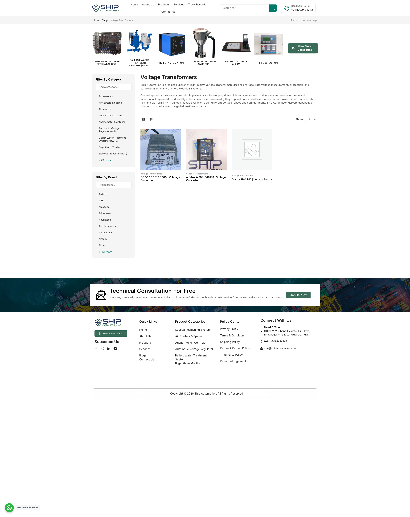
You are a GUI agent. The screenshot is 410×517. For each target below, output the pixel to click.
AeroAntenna (106, 232)
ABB (101, 200)
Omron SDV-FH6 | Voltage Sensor (252, 179)
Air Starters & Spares (110, 102)
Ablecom (104, 206)
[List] (151, 119)
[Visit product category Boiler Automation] (139, 44)
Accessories (106, 96)
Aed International (108, 226)
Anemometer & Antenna (112, 121)
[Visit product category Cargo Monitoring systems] (172, 43)
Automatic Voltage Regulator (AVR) (109, 130)
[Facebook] (96, 348)
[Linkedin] (108, 348)
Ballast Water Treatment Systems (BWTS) (112, 139)
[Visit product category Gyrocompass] (268, 44)
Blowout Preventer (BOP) (113, 153)
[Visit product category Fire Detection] (236, 44)
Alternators (105, 109)
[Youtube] (115, 348)
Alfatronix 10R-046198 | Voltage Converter (206, 179)
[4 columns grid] (143, 119)
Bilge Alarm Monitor (109, 147)
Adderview (105, 213)
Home (96, 20)
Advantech (105, 219)
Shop (105, 20)
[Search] (273, 8)
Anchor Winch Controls (111, 115)
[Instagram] (102, 348)
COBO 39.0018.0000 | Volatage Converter (160, 179)
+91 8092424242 (302, 9)
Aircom (103, 238)
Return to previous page (304, 20)
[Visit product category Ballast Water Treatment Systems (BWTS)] (107, 42)
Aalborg (103, 194)
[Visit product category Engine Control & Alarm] (204, 43)
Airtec (102, 245)
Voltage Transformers (151, 173)
